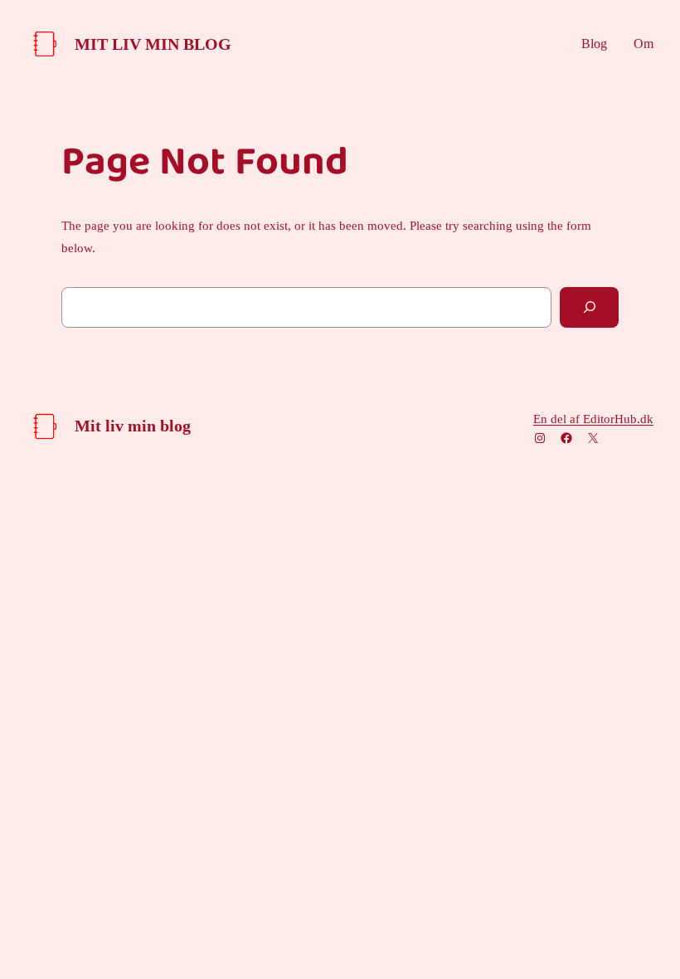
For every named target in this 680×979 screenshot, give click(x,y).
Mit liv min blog (153, 44)
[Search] (589, 307)
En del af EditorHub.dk (593, 419)
